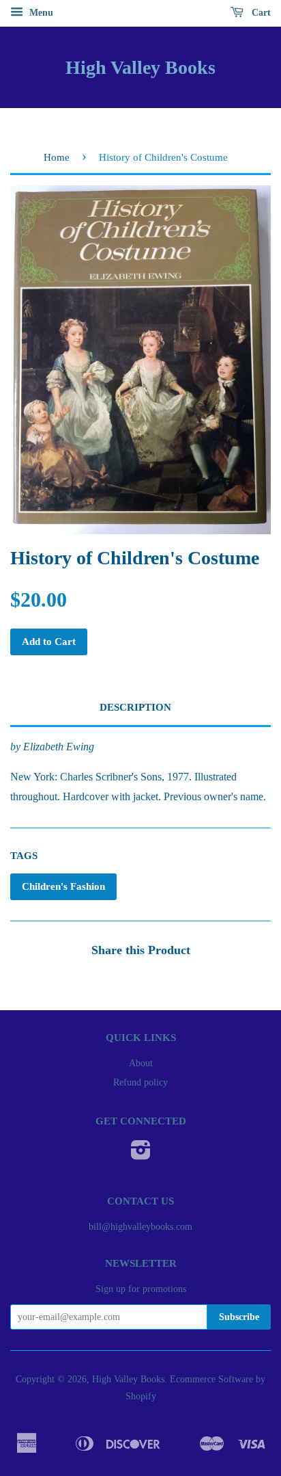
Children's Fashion (63, 886)
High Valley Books (140, 67)
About (141, 1063)
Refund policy (140, 1082)
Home (57, 157)
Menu (40, 13)
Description (135, 707)
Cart (260, 13)
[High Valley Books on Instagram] (140, 1155)
